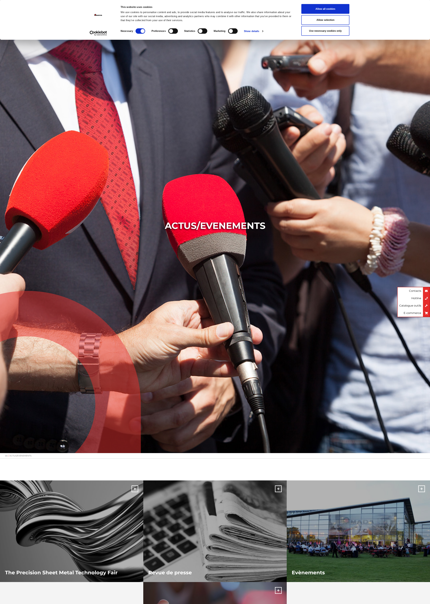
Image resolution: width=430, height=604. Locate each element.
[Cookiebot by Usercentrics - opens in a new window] (98, 33)
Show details (251, 31)
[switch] (173, 31)
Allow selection (325, 19)
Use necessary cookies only (325, 30)
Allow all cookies (325, 8)
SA (6, 455)
